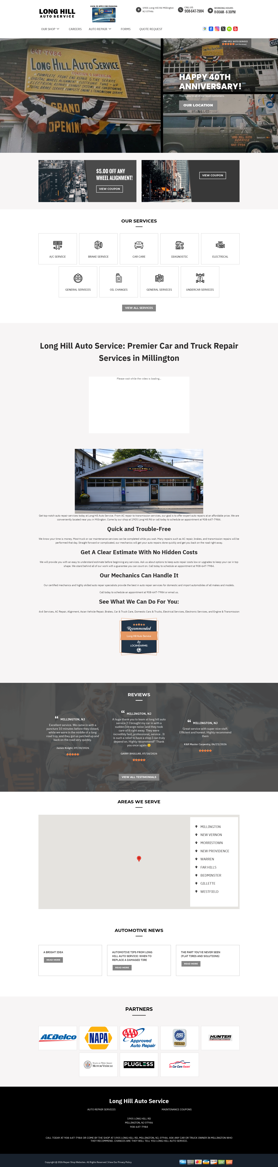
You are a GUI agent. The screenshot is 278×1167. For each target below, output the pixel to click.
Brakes (109, 611)
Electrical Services (173, 611)
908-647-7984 (194, 11)
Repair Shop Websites (74, 1162)
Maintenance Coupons (177, 1109)
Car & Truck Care (123, 611)
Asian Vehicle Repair (92, 611)
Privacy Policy (125, 1162)
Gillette (207, 883)
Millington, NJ (72, 719)
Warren (207, 859)
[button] (139, 859)
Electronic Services (196, 611)
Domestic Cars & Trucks (148, 611)
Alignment (73, 611)
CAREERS (75, 29)
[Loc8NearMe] (139, 646)
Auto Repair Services (101, 1109)
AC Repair (60, 611)
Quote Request (150, 29)
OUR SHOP (48, 29)
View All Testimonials (139, 777)
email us (173, 592)
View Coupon (109, 188)
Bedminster (210, 875)
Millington (210, 826)
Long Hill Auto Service (139, 636)
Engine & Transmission (226, 611)
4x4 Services (46, 611)
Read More (53, 959)
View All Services (139, 307)
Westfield (209, 891)
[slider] (228, 44)
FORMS (125, 29)
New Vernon (211, 834)
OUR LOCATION (198, 105)
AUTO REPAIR (98, 29)
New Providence (214, 851)
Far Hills (208, 867)
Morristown (211, 842)
